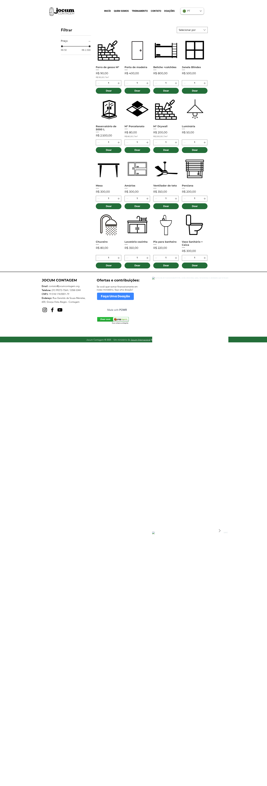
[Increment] (119, 83)
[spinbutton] (108, 83)
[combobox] (192, 30)
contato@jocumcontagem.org (64, 286)
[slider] (62, 46)
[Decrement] (98, 83)
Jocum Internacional (140, 339)
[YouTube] (60, 310)
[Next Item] (219, 531)
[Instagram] (45, 310)
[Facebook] (52, 310)
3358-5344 (75, 290)
